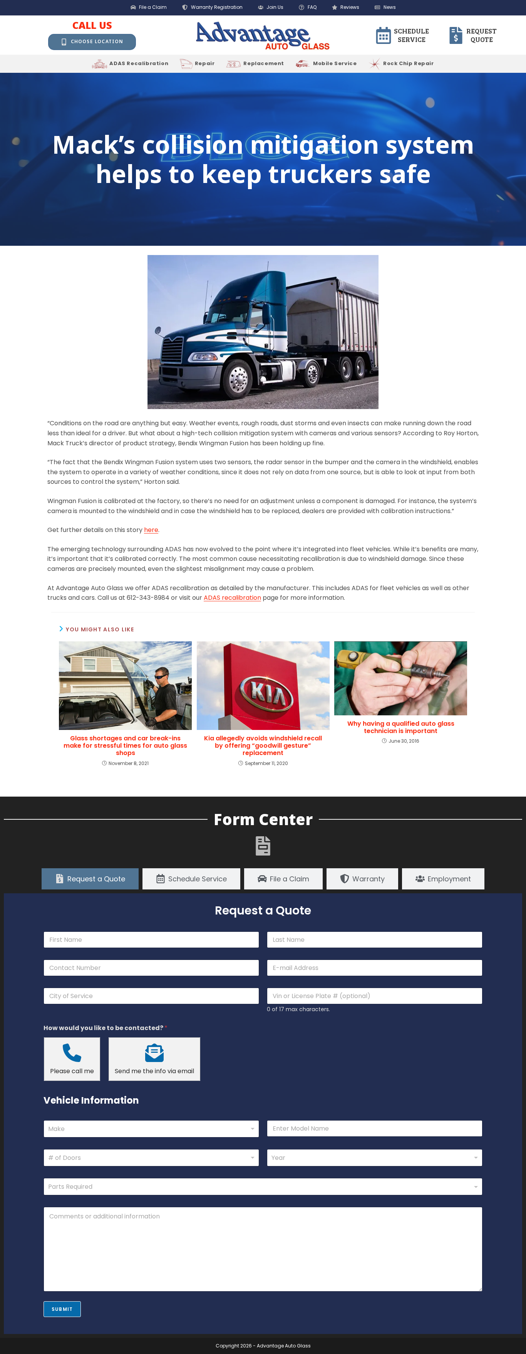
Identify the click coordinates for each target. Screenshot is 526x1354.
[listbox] (151, 1157)
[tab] (90, 879)
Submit (62, 1309)
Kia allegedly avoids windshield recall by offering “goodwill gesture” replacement (263, 746)
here (151, 529)
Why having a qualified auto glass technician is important (400, 727)
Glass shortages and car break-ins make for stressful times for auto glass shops (125, 746)
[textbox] (261, 1187)
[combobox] (151, 1129)
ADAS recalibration (232, 597)
